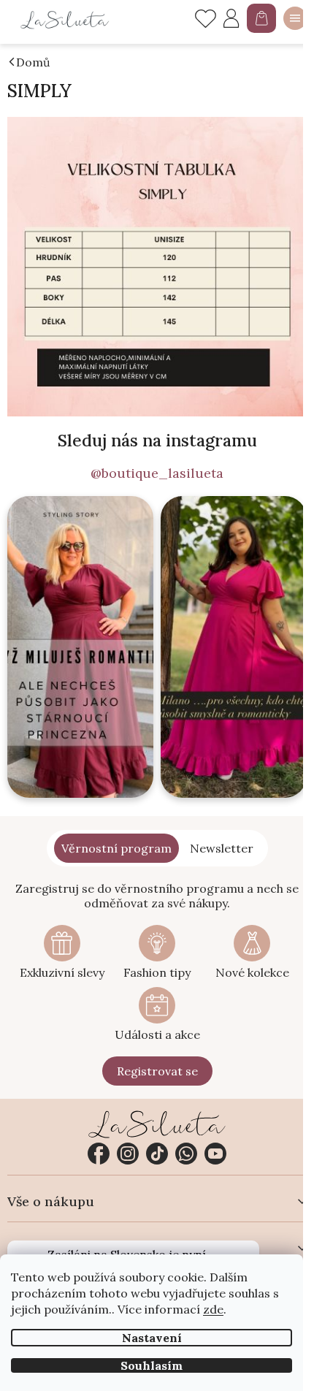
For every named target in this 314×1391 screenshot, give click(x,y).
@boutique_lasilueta (157, 473)
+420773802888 (186, 1154)
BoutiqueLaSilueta (99, 1154)
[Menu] (295, 18)
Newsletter (221, 848)
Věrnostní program (116, 848)
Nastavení (152, 1337)
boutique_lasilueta (128, 1154)
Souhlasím (151, 1365)
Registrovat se (157, 1071)
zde (213, 1309)
